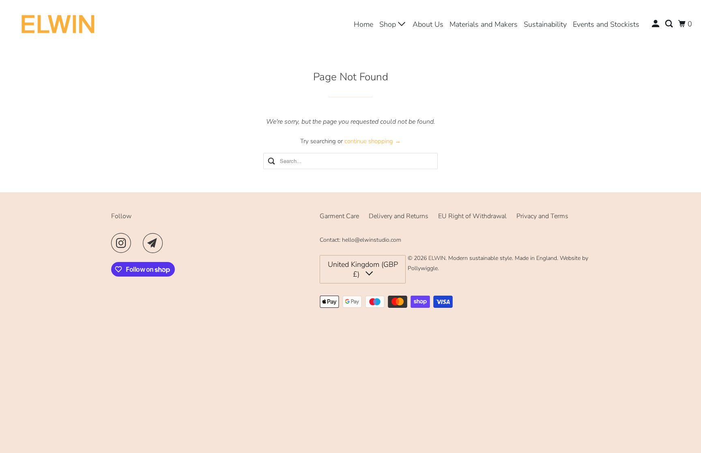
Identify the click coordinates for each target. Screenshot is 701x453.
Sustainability (545, 24)
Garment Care (339, 216)
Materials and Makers (483, 24)
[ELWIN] (58, 24)
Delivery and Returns (398, 216)
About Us (428, 24)
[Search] (670, 24)
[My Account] (656, 24)
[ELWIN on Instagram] (123, 243)
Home (363, 24)
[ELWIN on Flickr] (139, 243)
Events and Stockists (606, 24)
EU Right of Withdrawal (472, 216)
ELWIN (436, 258)
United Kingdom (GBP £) (363, 269)
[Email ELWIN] (155, 243)
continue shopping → (372, 141)
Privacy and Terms (542, 216)
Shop (388, 24)
